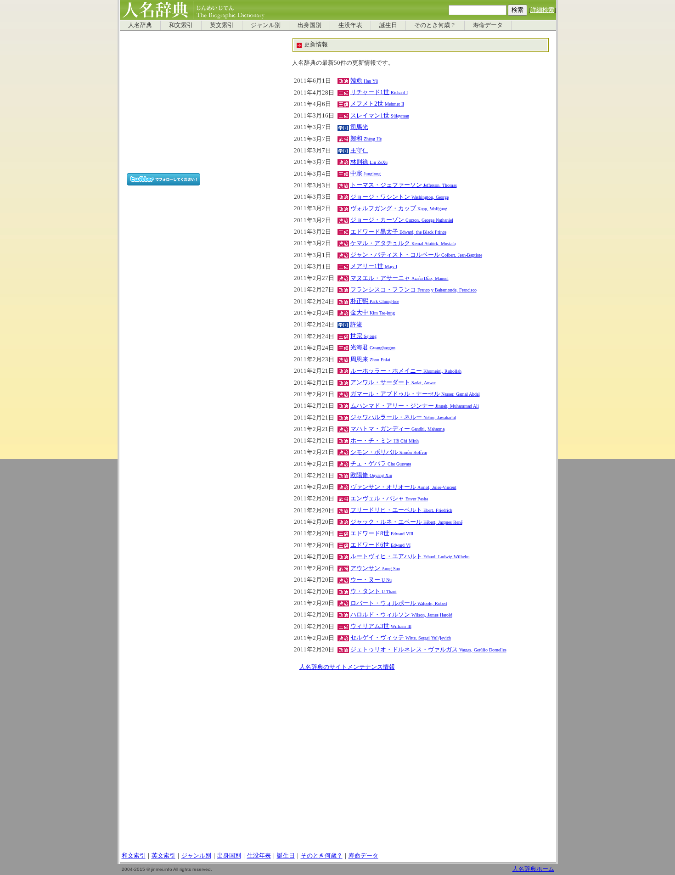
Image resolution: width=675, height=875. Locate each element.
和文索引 (181, 25)
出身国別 (309, 25)
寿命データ (488, 25)
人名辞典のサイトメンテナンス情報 (347, 667)
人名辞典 (140, 25)
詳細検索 (542, 10)
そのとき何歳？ (435, 25)
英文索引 (222, 25)
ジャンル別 (266, 25)
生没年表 (350, 25)
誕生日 (388, 25)
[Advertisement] (204, 102)
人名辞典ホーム (533, 869)
